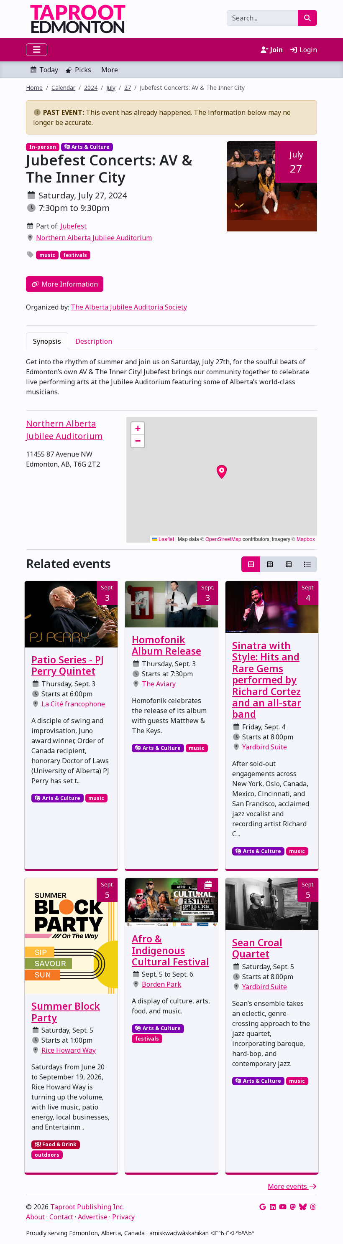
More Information (69, 284)
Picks (83, 69)
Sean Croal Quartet (257, 948)
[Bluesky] (303, 1206)
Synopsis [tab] (47, 341)
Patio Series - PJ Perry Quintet (67, 665)
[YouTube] (283, 1206)
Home (34, 87)
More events (288, 1186)
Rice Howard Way (68, 1050)
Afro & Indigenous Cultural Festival (170, 950)
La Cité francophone (73, 703)
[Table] (288, 564)
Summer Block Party (65, 1012)
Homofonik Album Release (166, 645)
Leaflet (165, 538)
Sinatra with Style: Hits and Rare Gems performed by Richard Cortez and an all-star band (266, 680)
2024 (90, 87)
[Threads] (313, 1206)
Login (307, 49)
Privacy (123, 1216)
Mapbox (306, 538)
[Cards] (251, 564)
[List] (307, 564)
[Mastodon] (293, 1206)
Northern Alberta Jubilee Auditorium (94, 237)
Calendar (63, 87)
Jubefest (73, 226)
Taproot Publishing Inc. (87, 1206)
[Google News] (263, 1206)
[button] (137, 428)
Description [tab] (93, 341)
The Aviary (159, 683)
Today (48, 69)
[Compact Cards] (269, 564)
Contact (61, 1216)
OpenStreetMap (223, 538)
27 (127, 87)
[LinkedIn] (273, 1206)
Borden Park (161, 984)
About (35, 1216)
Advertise (93, 1216)
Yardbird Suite (264, 746)
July (110, 87)
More (109, 69)
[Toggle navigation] (36, 49)
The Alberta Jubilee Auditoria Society (129, 307)
